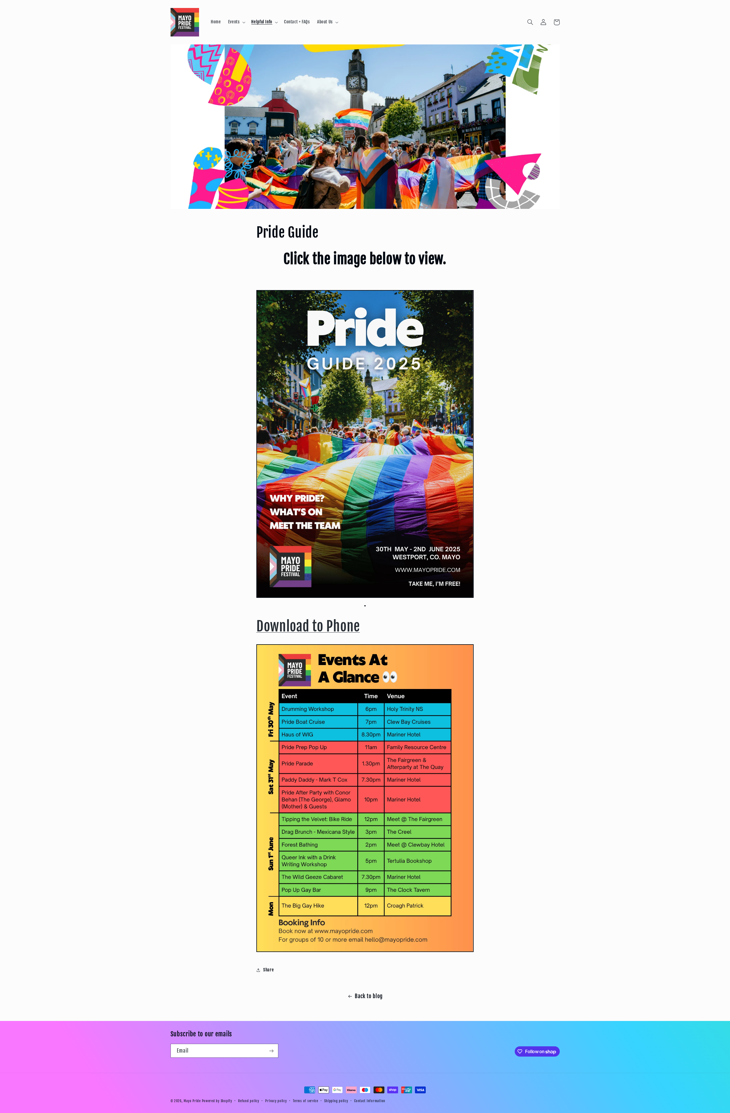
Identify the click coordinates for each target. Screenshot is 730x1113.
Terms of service (305, 1101)
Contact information (369, 1101)
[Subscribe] (271, 1051)
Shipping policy (336, 1101)
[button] (236, 22)
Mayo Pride (192, 1101)
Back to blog (369, 996)
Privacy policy (276, 1101)
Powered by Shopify (217, 1101)
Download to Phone (308, 626)
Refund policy (248, 1101)
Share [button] (268, 970)
